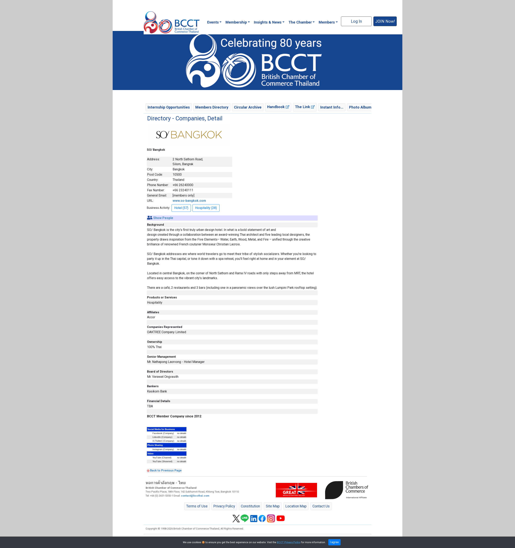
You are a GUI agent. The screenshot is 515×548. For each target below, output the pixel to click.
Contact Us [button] (321, 506)
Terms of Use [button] (197, 506)
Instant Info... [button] (331, 107)
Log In (356, 21)
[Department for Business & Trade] (296, 490)
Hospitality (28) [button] (206, 208)
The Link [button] (303, 107)
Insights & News (267, 22)
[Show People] (149, 218)
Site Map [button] (273, 506)
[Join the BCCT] (257, 60)
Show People (163, 218)
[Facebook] (262, 518)
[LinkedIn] (253, 518)
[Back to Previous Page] (148, 470)
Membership (236, 22)
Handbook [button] (276, 107)
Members (327, 22)
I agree (334, 542)
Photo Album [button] (360, 107)
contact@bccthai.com (195, 495)
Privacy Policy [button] (224, 506)
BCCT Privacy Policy (288, 542)
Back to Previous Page (166, 470)
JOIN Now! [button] (385, 21)
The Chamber (300, 22)
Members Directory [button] (211, 107)
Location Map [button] (296, 506)
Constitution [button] (250, 506)
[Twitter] (236, 518)
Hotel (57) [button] (181, 208)
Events (213, 22)
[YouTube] (281, 518)
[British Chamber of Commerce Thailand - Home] (172, 22)
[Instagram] (271, 518)
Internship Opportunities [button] (169, 107)
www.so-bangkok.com (189, 201)
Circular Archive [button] (248, 107)
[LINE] (245, 518)
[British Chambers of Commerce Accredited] (347, 490)
